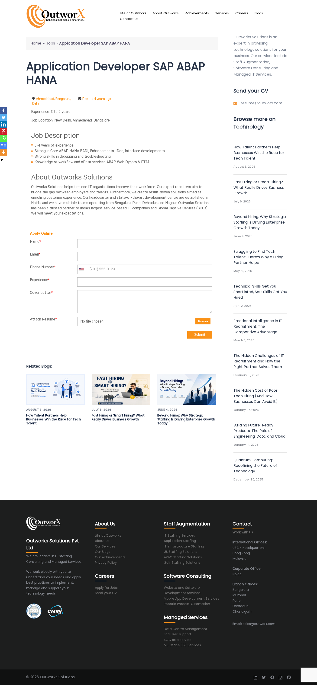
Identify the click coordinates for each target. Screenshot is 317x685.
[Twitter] (3, 117)
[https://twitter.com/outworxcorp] (264, 677)
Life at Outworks (133, 13)
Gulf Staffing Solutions (182, 562)
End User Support (177, 634)
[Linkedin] (3, 124)
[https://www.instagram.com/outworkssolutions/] (280, 677)
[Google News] (3, 145)
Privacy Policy (106, 562)
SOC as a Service (177, 639)
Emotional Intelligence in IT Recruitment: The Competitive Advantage (257, 326)
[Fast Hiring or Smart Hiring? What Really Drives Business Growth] (121, 389)
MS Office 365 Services (182, 645)
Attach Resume (43, 319)
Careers (241, 13)
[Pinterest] (3, 131)
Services (222, 13)
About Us (102, 540)
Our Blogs (102, 551)
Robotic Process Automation (187, 604)
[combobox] (83, 269)
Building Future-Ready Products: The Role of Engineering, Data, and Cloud (259, 431)
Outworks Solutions (250, 37)
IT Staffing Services (179, 535)
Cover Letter (41, 292)
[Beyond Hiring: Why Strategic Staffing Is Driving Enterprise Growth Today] (186, 389)
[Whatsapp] (3, 138)
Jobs (50, 43)
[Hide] (2, 160)
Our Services (105, 546)
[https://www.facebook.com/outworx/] (272, 677)
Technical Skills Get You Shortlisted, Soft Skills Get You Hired (260, 292)
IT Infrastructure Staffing (184, 546)
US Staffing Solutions (180, 551)
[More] (3, 152)
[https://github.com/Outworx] (289, 677)
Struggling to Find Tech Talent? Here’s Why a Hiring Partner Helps (258, 257)
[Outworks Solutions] (68, 16)
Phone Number (43, 267)
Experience (40, 280)
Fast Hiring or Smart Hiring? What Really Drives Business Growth (118, 417)
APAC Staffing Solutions (183, 557)
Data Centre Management (185, 629)
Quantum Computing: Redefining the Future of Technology (255, 465)
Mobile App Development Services (191, 598)
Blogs (259, 13)
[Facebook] (3, 110)
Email (35, 254)
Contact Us (129, 18)
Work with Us (243, 532)
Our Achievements (110, 557)
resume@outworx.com (261, 103)
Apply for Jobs (106, 587)
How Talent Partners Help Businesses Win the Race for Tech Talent (53, 419)
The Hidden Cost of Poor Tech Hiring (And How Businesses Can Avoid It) (255, 396)
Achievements (197, 13)
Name (35, 241)
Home (35, 43)
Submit (199, 334)
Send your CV (106, 593)
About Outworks (166, 13)
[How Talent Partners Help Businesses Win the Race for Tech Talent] (55, 389)
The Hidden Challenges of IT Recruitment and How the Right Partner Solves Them (258, 361)
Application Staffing (180, 540)
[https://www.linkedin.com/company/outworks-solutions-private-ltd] (255, 677)
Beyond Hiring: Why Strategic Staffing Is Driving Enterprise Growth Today (186, 419)
